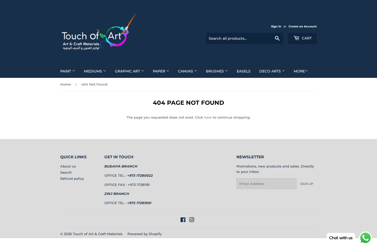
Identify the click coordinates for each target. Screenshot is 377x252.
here (208, 117)
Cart (306, 38)
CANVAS (186, 71)
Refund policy (72, 178)
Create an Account (303, 26)
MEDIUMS (93, 71)
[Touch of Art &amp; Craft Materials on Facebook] (183, 220)
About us (68, 166)
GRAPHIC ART (128, 71)
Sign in (276, 26)
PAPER (159, 71)
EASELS (244, 71)
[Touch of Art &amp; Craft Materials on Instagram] (191, 220)
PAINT (66, 71)
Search (66, 172)
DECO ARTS (270, 71)
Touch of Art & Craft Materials (98, 234)
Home (65, 84)
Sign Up (306, 184)
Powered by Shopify (144, 234)
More (299, 71)
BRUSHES (215, 71)
